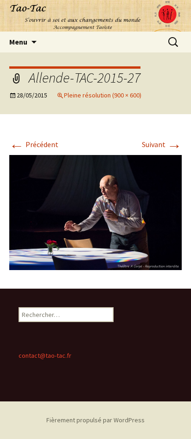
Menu (18, 41)
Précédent (33, 144)
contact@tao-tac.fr (45, 355)
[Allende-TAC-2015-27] (95, 211)
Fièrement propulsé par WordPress (95, 420)
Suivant (162, 144)
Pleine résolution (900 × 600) (102, 95)
